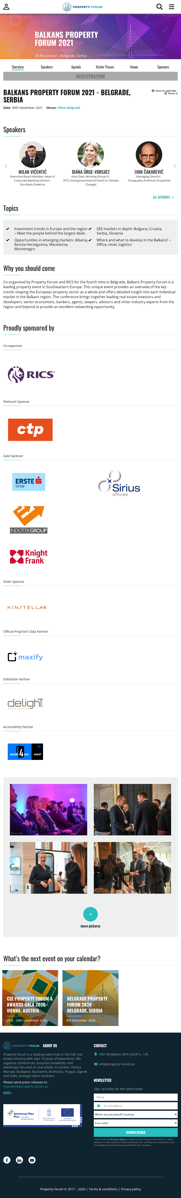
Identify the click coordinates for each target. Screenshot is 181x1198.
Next (175, 165)
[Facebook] (6, 1160)
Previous (6, 165)
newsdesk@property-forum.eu (25, 1086)
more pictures (90, 926)
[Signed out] (6, 9)
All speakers (162, 197)
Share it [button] (172, 93)
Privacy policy (131, 1189)
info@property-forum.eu (117, 1064)
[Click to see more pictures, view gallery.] (90, 914)
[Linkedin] (19, 1160)
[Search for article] (159, 8)
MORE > (7, 1093)
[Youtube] (32, 1160)
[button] (163, 90)
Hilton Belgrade (68, 108)
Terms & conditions (103, 1189)
